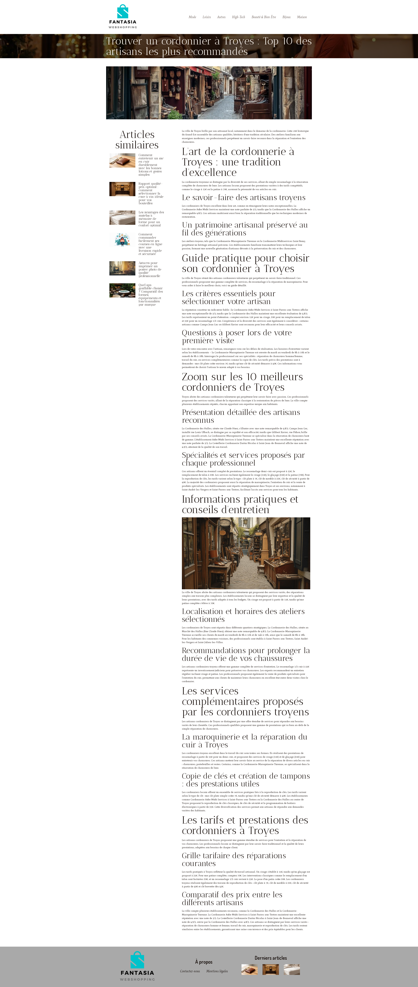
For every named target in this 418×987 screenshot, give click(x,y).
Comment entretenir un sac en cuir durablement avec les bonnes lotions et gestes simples (151, 165)
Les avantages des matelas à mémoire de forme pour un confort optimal (151, 218)
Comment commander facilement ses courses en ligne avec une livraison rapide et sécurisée (150, 244)
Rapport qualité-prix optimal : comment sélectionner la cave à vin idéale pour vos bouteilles (151, 193)
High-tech (238, 17)
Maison (302, 17)
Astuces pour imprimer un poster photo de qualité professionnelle (150, 269)
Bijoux (286, 17)
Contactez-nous (190, 971)
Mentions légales (217, 971)
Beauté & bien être (264, 17)
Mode (192, 17)
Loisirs (207, 17)
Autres (221, 17)
